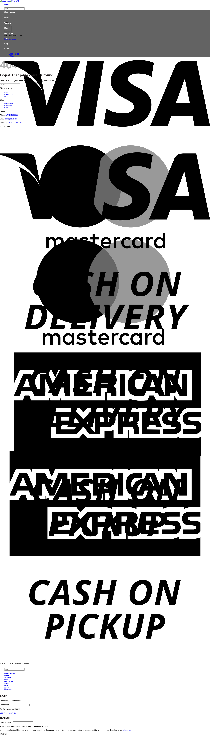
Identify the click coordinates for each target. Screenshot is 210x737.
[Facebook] (95, 130)
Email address (6, 722)
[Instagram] (100, 130)
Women (7, 23)
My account (8, 104)
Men (6, 679)
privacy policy (128, 730)
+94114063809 (12, 115)
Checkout (8, 106)
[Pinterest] (104, 130)
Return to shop (10, 39)
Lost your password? (8, 713)
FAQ (6, 96)
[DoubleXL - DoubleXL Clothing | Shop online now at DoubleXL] (9, 1)
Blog (6, 44)
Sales (6, 49)
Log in (17, 709)
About (7, 38)
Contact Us (8, 94)
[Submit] (1, 87)
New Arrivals (9, 13)
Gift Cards (8, 33)
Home (6, 18)
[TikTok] (109, 130)
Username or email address (11, 701)
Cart (6, 108)
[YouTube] (114, 130)
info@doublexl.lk (11, 119)
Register (3, 734)
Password (4, 705)
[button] (6, 5)
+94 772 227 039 (15, 123)
